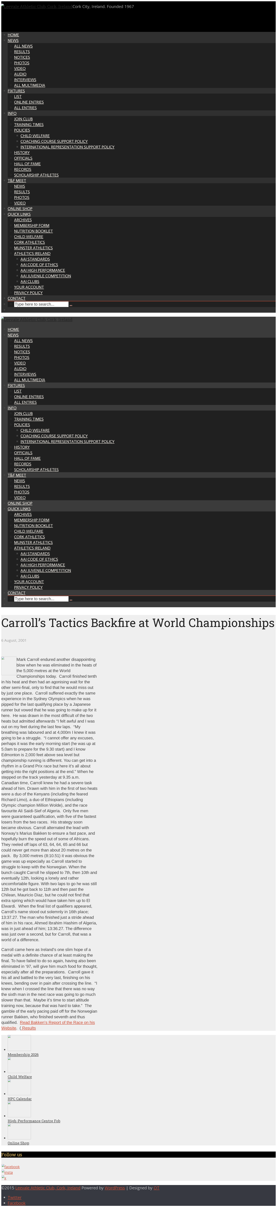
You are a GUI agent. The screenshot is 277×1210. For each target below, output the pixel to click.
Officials (23, 158)
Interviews (25, 79)
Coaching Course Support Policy (54, 141)
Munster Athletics (33, 247)
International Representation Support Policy (67, 146)
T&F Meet (17, 180)
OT (156, 1188)
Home (13, 34)
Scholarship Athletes (36, 175)
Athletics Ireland (32, 253)
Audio (20, 74)
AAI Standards (35, 259)
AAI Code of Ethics (39, 264)
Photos (21, 62)
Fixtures (16, 90)
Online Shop (18, 1143)
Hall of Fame (27, 163)
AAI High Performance (43, 270)
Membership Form (31, 225)
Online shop (20, 208)
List (18, 96)
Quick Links (19, 214)
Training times (29, 124)
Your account (29, 287)
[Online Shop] (19, 1138)
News (13, 40)
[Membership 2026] (19, 1049)
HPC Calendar (20, 1098)
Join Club (23, 118)
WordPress (115, 1188)
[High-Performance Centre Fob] (19, 1115)
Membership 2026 (23, 1054)
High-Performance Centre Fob (34, 1121)
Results (22, 51)
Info (12, 113)
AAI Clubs (30, 281)
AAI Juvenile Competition (46, 275)
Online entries (29, 102)
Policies (22, 130)
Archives (23, 219)
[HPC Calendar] (19, 1093)
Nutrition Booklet (33, 231)
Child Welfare (35, 135)
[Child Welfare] (19, 1071)
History (22, 152)
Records (22, 169)
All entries (25, 107)
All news (23, 46)
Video (20, 68)
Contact (16, 298)
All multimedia (29, 85)
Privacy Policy (28, 292)
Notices (22, 57)
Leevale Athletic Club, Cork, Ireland (47, 1188)
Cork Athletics (29, 242)
